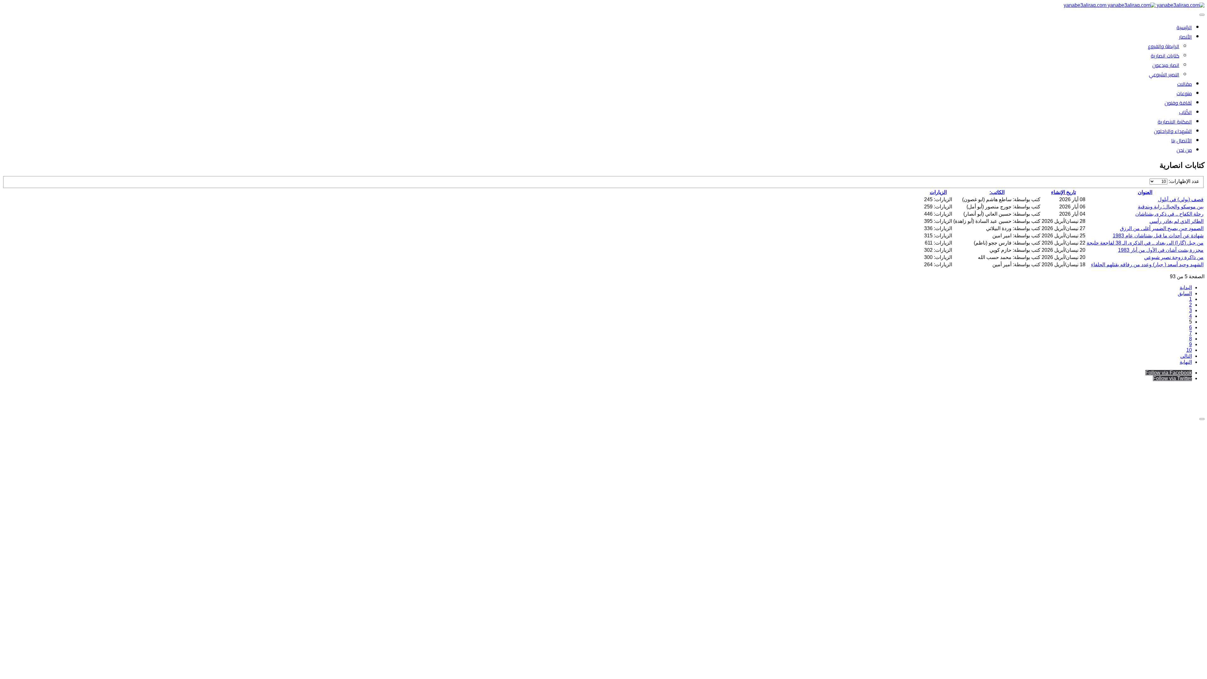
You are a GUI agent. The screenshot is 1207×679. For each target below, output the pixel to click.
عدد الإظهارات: (1183, 181)
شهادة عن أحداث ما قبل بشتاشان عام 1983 (1158, 235)
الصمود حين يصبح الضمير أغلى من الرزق (1162, 228)
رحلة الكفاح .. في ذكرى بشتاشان (1169, 214)
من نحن (1184, 150)
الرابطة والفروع (1163, 46)
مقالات (1184, 84)
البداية (1186, 287)
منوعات (1184, 93)
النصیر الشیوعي (1164, 74)
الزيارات (938, 192)
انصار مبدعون (1165, 65)
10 (1189, 350)
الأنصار (1185, 36)
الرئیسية (1184, 27)
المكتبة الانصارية (1175, 121)
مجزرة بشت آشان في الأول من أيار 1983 (1161, 250)
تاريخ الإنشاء (1063, 192)
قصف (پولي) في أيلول (1181, 199)
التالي (1186, 356)
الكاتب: (997, 192)
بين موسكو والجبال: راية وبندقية (1171, 206)
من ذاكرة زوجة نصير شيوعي (1174, 257)
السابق (1185, 293)
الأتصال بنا (1181, 140)
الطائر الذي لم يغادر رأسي (1176, 221)
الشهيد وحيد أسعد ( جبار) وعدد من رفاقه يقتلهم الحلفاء (1147, 264)
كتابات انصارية (1165, 55)
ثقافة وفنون (1178, 103)
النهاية (1186, 362)
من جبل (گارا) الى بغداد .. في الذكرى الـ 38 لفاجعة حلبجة (1145, 243)
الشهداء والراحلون (1173, 131)
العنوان (1145, 192)
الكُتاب (1185, 112)
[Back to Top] (1201, 419)
